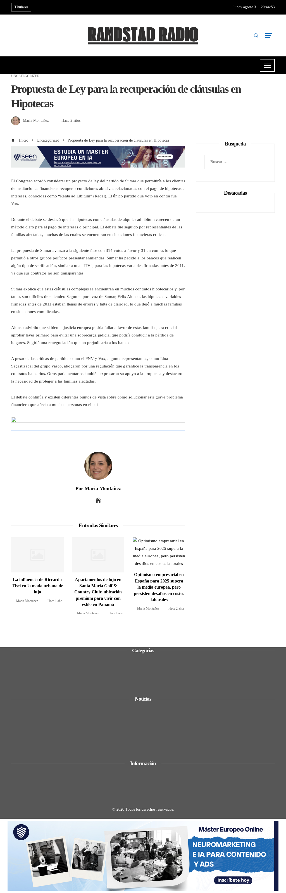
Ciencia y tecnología (36, 660)
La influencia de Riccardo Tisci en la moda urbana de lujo (37, 585)
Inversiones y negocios (38, 676)
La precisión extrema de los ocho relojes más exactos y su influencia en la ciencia (93, 744)
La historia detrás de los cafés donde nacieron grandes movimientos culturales (91, 728)
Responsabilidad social (38, 683)
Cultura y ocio (30, 668)
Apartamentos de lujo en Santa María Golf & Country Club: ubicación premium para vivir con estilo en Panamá (98, 592)
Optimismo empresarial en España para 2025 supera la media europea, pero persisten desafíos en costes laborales (159, 587)
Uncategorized (25, 76)
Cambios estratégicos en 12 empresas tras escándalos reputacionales (82, 713)
